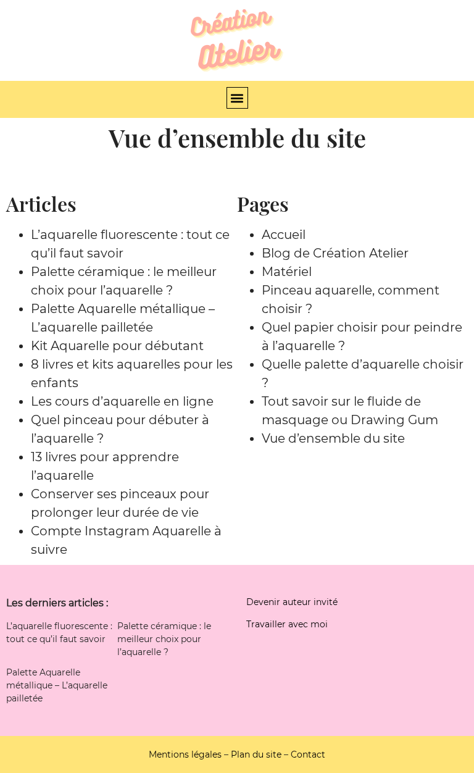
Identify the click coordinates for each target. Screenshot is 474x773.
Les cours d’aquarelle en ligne (122, 401)
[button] (237, 98)
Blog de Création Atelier (335, 253)
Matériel (287, 271)
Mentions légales (185, 754)
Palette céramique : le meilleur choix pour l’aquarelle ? (164, 639)
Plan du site (256, 754)
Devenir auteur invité (292, 602)
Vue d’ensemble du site (333, 438)
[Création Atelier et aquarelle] (237, 40)
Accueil (284, 234)
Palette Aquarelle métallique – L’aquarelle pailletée (56, 685)
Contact (308, 754)
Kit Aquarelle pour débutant (117, 345)
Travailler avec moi (287, 624)
